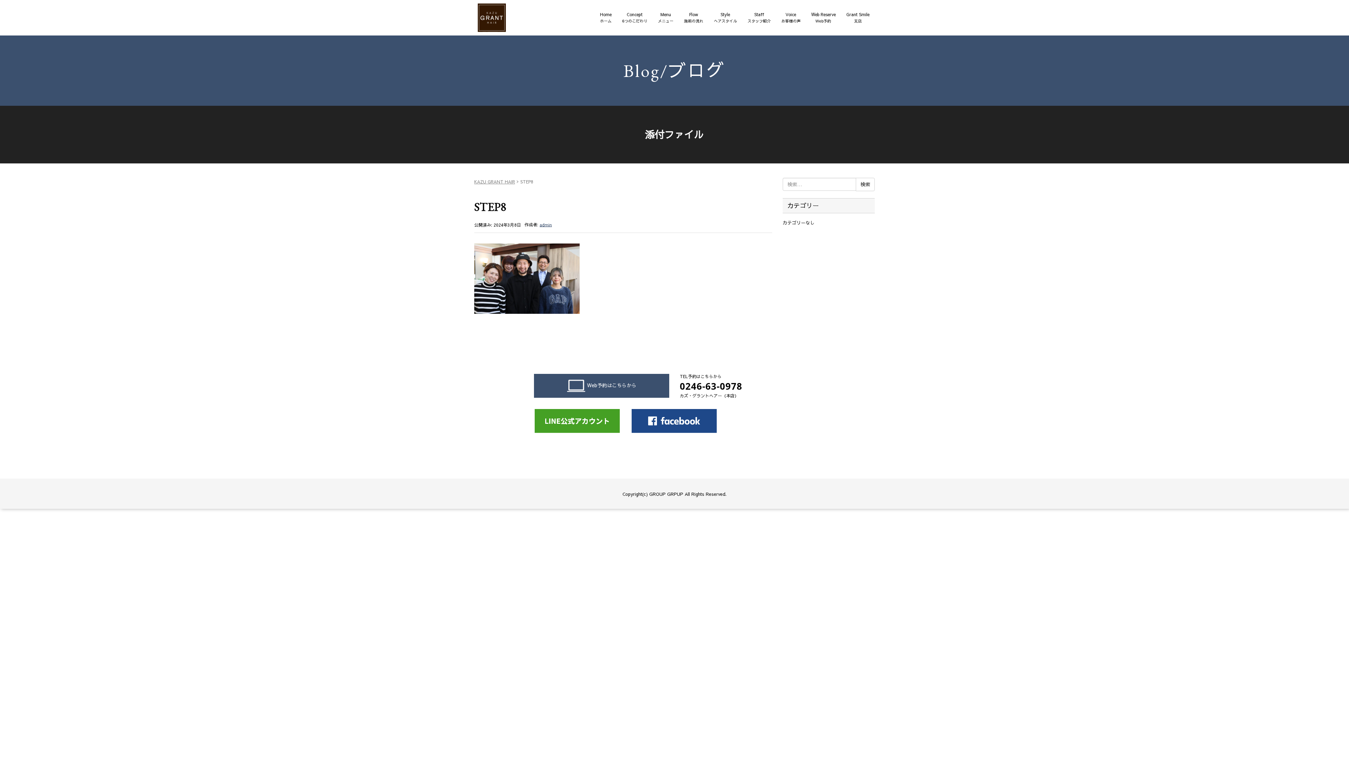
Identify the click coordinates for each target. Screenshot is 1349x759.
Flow (693, 18)
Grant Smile (857, 18)
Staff (759, 18)
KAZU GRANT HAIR (494, 181)
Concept (634, 18)
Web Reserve (823, 18)
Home (606, 18)
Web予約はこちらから (612, 385)
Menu (665, 18)
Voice (791, 18)
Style (725, 18)
